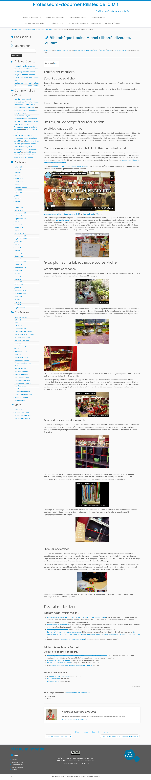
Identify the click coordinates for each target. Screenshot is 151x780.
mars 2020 (18, 253)
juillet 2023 (18, 167)
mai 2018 (18, 302)
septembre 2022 (21, 187)
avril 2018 (18, 305)
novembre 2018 (20, 293)
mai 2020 (18, 247)
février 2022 (19, 207)
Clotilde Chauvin (120, 50)
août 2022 (18, 190)
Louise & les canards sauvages (59, 663)
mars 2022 (18, 204)
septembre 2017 (20, 308)
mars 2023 (18, 176)
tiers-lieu (103, 50)
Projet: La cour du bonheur (25, 74)
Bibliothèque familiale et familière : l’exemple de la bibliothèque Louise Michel (77, 655)
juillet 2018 (18, 296)
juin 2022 (18, 196)
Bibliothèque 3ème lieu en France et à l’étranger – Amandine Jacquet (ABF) (76, 617)
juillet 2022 (18, 193)
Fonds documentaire (55, 17)
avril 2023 (18, 173)
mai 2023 (18, 170)
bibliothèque (78, 50)
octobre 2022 (19, 184)
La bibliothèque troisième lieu (58, 625)
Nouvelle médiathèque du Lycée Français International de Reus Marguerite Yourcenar (26, 69)
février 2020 (19, 256)
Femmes (18, 343)
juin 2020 (18, 245)
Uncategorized (20, 400)
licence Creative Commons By (78, 693)
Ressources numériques (23, 395)
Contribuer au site (17, 762)
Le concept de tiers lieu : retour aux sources (64, 632)
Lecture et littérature (77, 23)
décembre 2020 (20, 233)
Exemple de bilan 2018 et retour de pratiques (120, 736)
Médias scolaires (21, 366)
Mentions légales (17, 767)
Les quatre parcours (22, 360)
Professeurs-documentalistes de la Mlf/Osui (85, 776)
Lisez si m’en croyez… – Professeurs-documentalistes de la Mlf (25, 118)
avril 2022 (18, 201)
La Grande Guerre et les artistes (27, 83)
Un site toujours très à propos (58, 736)
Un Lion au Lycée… (32, 121)
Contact (14, 770)
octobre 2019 (19, 265)
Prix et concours (20, 386)
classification (88, 50)
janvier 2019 (19, 288)
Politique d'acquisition (22, 380)
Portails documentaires (23, 383)
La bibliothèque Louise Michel (58, 660)
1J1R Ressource (20, 323)
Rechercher (96, 23)
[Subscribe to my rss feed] (23, 11)
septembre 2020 (21, 239)
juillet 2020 (18, 242)
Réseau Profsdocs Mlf (32, 17)
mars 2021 (18, 224)
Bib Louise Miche (53, 679)
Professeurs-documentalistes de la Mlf (75, 4)
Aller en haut (136, 686)
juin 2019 (17, 273)
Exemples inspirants (44, 29)
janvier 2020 (19, 259)
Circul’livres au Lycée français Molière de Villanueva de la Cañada (25, 155)
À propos (14, 759)
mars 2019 (18, 282)
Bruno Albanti (88, 214)
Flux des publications (22, 412)
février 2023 (19, 178)
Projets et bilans (20, 389)
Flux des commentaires (23, 415)
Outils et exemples (21, 374)
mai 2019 (18, 276)
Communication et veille (33, 23)
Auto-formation (98, 17)
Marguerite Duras (62, 220)
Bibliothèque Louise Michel (59, 676)
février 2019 (19, 285)
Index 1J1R (18, 354)
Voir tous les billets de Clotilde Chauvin (75, 720)
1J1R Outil (18, 320)
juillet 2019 (18, 270)
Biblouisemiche (53, 681)
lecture (96, 50)
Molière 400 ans (112, 23)
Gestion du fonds (21, 351)
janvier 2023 (19, 181)
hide (55, 63)
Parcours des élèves (78, 17)
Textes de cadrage (21, 397)
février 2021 (19, 227)
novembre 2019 (20, 262)
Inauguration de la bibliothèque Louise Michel (69, 166)
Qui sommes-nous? (18, 765)
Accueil (14, 29)
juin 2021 (17, 222)
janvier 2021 (19, 230)
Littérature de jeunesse (23, 363)
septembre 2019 (20, 268)
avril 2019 (18, 279)
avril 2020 (18, 250)
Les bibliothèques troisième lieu (73, 639)
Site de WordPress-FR (22, 418)
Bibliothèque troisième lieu (57, 629)
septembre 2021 (20, 219)
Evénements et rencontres (24, 334)
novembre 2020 (20, 236)
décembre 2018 (20, 291)
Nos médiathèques (21, 372)
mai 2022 (18, 199)
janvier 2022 (19, 210)
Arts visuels (19, 326)
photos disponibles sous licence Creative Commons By (71, 665)
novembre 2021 (20, 213)
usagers (109, 50)
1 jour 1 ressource (56, 23)
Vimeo (99, 214)
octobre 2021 (19, 216)
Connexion (18, 410)
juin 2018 (17, 299)
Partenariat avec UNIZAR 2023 (26, 86)
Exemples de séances (23, 337)
